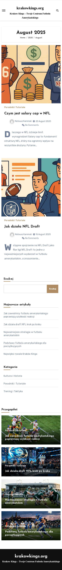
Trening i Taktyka (13, 391)
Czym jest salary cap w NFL (27, 113)
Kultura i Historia (13, 376)
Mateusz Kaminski (23, 121)
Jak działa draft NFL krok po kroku (22, 324)
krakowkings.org (30, 8)
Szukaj (9, 278)
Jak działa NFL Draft (22, 226)
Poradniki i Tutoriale (14, 107)
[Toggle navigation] (3, 10)
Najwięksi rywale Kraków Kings (20, 354)
